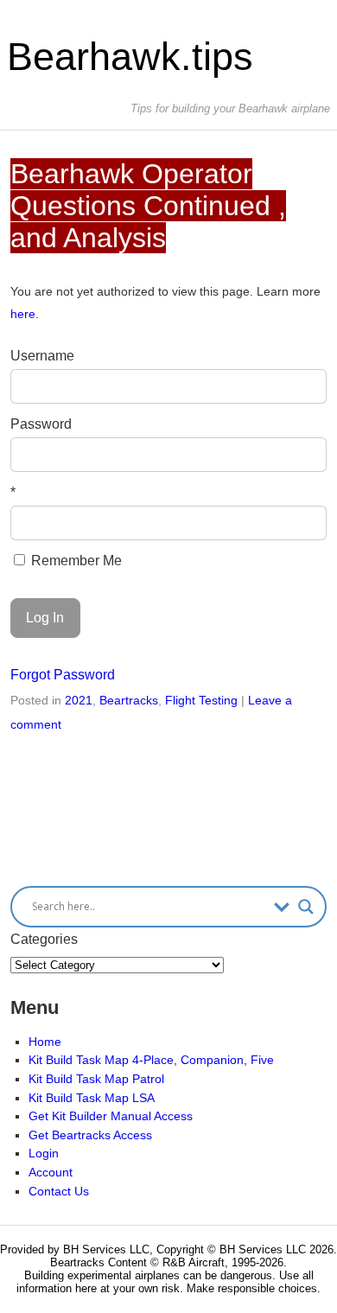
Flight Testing (201, 700)
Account (51, 1172)
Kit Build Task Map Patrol (96, 1079)
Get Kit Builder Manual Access (111, 1116)
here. (24, 314)
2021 (78, 700)
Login (44, 1153)
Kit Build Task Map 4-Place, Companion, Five (151, 1060)
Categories (44, 939)
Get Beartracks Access (90, 1135)
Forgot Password (62, 674)
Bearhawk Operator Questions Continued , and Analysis (148, 205)
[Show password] (302, 454)
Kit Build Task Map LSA (92, 1098)
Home (45, 1041)
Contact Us (59, 1191)
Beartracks (128, 700)
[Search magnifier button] (306, 907)
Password (41, 424)
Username (42, 355)
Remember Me (75, 560)
